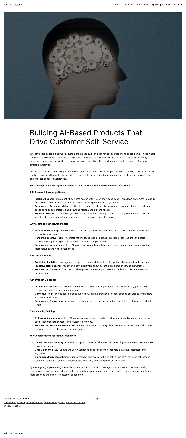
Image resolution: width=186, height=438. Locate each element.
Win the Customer (13, 4)
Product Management (54, 402)
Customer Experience (14, 402)
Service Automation (75, 402)
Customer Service (34, 402)
